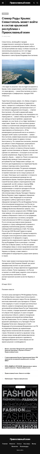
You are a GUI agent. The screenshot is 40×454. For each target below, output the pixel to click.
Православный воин (20, 2)
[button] (4, 3)
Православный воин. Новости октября (17, 373)
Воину (34, 443)
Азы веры (26, 443)
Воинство (15, 446)
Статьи (19, 443)
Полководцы (24, 446)
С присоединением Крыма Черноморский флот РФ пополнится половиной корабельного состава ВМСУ (21, 359)
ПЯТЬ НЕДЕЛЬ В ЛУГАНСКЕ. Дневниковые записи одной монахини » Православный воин (21, 367)
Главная (5, 443)
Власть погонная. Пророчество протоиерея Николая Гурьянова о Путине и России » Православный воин (19, 350)
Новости (5, 13)
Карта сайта (20, 450)
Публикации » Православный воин (16, 378)
